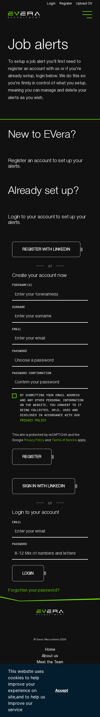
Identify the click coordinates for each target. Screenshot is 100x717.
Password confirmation (31, 373)
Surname (18, 307)
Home (50, 650)
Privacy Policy (33, 420)
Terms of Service (64, 440)
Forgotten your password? (33, 590)
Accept (61, 690)
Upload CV (84, 3)
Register (65, 3)
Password (19, 351)
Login (51, 3)
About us (50, 656)
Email (16, 329)
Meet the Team (50, 662)
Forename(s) (22, 284)
